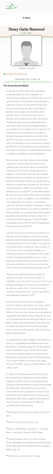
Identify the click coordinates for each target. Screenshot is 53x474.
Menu (27, 18)
